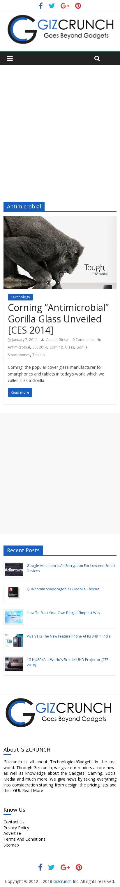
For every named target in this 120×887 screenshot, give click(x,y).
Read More (32, 790)
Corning (56, 347)
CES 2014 (39, 347)
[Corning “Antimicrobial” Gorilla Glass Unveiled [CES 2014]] (59, 220)
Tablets (38, 354)
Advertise (12, 833)
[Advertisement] (60, 128)
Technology (20, 297)
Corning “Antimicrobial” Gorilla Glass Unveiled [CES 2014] (58, 318)
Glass (69, 347)
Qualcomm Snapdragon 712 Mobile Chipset (63, 589)
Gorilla (81, 347)
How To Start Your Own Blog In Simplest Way (63, 612)
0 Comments (83, 339)
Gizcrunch (62, 881)
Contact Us (13, 822)
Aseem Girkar (58, 339)
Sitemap (11, 845)
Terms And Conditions (24, 839)
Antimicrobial (19, 347)
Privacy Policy (16, 827)
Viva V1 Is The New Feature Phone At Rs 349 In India (69, 636)
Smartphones (19, 354)
